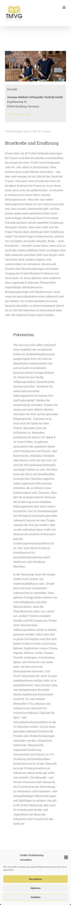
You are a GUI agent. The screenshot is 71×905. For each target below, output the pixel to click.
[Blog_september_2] (35, 52)
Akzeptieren (35, 879)
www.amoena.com (18, 114)
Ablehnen (36, 888)
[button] (66, 857)
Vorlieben (35, 897)
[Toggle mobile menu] (64, 7)
